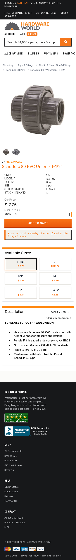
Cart (27, 34)
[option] (21, 264)
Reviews (9, 469)
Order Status (11, 486)
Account (9, 34)
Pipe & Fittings (25, 65)
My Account (11, 491)
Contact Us (10, 500)
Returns (8, 496)
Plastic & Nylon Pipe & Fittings (55, 65)
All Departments (13, 53)
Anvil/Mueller (14, 161)
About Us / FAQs (13, 517)
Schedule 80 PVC (15, 69)
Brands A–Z (11, 455)
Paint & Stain (51, 53)
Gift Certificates (13, 465)
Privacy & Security (14, 522)
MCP (7, 527)
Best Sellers (11, 460)
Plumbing (33, 53)
